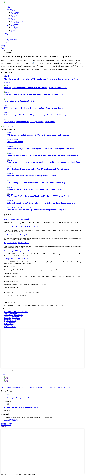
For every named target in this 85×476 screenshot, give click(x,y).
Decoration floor (8, 325)
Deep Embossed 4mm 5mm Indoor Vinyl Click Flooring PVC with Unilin (38, 169)
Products (6, 6)
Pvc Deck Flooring (64, 62)
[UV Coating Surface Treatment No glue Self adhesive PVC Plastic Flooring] (10, 194)
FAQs (5, 42)
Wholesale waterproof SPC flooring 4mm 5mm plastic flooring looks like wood (40, 148)
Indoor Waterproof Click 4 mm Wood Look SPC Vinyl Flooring (34, 189)
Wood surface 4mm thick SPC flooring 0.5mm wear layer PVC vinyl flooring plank (42, 155)
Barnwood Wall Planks (64, 387)
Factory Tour (10, 34)
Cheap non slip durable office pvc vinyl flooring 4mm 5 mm (29, 122)
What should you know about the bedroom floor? (21, 227)
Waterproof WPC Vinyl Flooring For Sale (18, 259)
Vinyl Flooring (11, 26)
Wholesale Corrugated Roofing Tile (16, 235)
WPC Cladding (15, 12)
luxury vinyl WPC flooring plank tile (19, 101)
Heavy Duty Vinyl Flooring (50, 387)
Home (5, 5)
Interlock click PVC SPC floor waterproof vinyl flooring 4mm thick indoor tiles (41, 203)
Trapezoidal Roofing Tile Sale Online (16, 243)
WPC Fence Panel (15, 142)
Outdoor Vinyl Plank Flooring (12, 313)
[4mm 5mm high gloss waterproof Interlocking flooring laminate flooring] (6, 92)
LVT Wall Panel (15, 24)
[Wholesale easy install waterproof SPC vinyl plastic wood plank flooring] (10, 132)
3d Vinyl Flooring (37, 387)
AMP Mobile (17, 386)
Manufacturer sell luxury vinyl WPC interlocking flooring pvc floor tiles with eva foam (41, 79)
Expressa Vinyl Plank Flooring (26, 62)
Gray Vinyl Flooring (6, 387)
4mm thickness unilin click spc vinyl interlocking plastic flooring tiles (36, 210)
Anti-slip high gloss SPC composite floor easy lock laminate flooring (36, 182)
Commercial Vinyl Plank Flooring (13, 316)
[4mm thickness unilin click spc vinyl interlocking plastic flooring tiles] (19, 207)
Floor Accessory (15, 31)
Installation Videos (12, 39)
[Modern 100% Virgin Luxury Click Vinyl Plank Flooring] (10, 173)
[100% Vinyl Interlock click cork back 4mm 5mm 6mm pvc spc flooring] (6, 106)
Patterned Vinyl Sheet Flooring (9, 62)
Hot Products (4, 386)
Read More (7, 82)
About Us (6, 33)
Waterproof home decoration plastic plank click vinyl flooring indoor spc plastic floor (43, 162)
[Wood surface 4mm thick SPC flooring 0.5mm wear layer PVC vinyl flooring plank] (10, 153)
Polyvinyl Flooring (27, 387)
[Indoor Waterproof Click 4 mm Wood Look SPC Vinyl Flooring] (9, 187)
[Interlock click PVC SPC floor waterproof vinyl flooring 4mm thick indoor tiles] (10, 200)
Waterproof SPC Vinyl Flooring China (17, 219)
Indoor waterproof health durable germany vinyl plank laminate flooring (35, 115)
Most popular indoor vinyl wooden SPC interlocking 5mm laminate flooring (36, 87)
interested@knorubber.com (8, 423)
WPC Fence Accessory (17, 17)
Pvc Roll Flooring (16, 387)
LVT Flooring (14, 27)
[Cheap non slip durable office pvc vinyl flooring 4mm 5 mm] (6, 119)
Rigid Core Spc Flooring (10, 321)
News (5, 36)
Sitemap (11, 386)
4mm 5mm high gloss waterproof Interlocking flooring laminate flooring (35, 94)
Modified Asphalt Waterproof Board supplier (19, 251)
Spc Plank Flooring (9, 324)
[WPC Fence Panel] (13, 139)
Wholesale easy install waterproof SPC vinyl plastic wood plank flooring (38, 135)
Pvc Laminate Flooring (10, 327)
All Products (10, 8)
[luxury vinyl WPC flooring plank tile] (6, 99)
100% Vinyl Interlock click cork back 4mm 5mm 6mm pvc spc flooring (34, 108)
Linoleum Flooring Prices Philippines (13, 315)
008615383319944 (6, 425)
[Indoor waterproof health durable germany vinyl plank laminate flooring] (6, 112)
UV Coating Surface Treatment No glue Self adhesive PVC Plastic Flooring (39, 196)
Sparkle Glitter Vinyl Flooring (12, 319)
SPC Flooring (14, 30)
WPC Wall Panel (15, 20)
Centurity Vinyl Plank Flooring (12, 318)
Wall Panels (10, 18)
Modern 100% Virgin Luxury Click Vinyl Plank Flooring (31, 176)
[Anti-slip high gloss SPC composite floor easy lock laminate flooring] (8, 180)
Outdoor (9, 9)
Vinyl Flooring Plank (9, 322)
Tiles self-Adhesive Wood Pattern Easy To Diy (46, 62)
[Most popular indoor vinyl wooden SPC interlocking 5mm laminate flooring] (6, 85)
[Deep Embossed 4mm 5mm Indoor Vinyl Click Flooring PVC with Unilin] (10, 166)
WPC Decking (14, 11)
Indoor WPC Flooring (16, 28)
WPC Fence (14, 15)
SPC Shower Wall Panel (17, 21)
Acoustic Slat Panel (16, 23)
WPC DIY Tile (15, 14)
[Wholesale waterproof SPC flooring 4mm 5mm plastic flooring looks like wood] (10, 146)
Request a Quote (5, 374)
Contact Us (7, 40)
